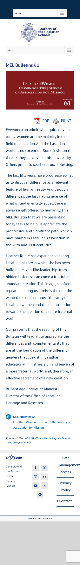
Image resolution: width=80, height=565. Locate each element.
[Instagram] (35, 476)
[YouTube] (35, 485)
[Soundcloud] (44, 485)
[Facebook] (35, 468)
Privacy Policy (65, 486)
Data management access (65, 464)
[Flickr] (44, 476)
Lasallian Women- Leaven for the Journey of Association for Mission (42, 422)
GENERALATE (31, 438)
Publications (25, 442)
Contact (65, 500)
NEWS (15, 442)
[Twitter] (44, 468)
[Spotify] (40, 494)
